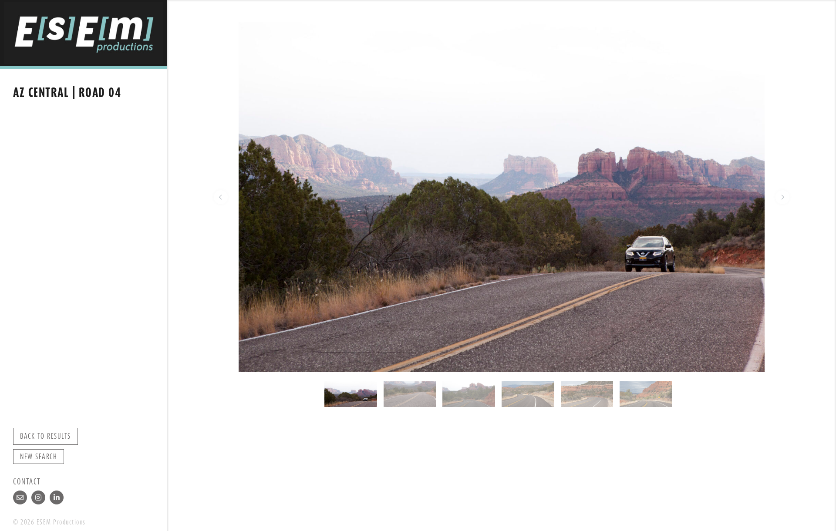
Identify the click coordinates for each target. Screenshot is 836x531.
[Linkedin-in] (57, 497)
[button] (221, 197)
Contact (27, 481)
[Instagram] (38, 497)
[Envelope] (20, 497)
